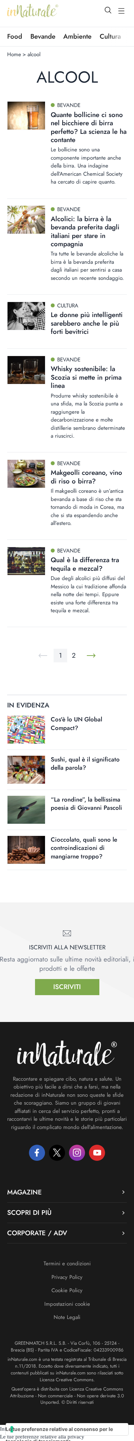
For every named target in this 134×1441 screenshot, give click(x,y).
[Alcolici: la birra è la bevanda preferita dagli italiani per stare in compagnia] (26, 219)
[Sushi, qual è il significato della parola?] (26, 769)
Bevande (42, 36)
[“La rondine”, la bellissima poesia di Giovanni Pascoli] (26, 809)
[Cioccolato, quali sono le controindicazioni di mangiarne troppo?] (26, 850)
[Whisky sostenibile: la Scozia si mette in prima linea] (26, 370)
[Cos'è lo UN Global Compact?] (26, 729)
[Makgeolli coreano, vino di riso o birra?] (26, 473)
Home (14, 54)
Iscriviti (67, 987)
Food (14, 36)
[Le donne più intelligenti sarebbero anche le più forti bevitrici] (26, 316)
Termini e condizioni (67, 1263)
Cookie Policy (67, 1290)
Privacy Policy (67, 1277)
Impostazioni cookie (67, 1304)
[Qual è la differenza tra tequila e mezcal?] (26, 561)
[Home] (32, 11)
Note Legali (67, 1317)
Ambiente (77, 36)
